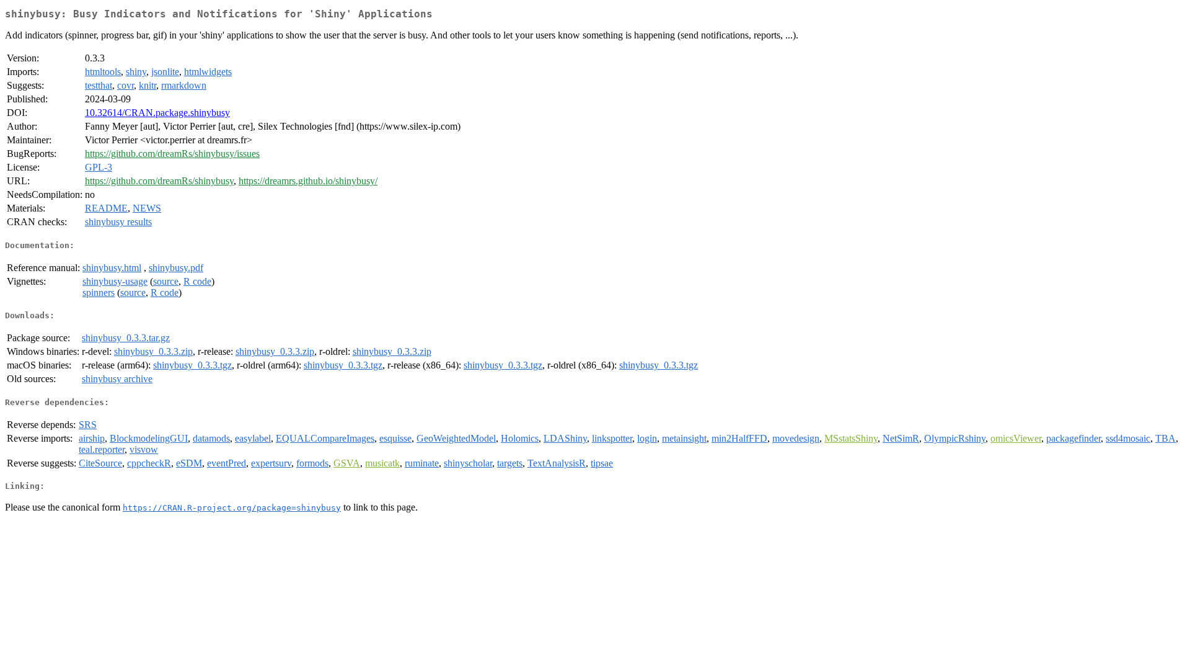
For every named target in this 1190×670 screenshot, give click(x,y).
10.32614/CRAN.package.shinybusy (157, 112)
